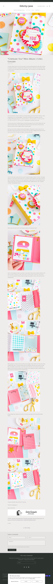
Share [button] (10, 523)
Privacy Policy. (32, 578)
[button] (4, 6)
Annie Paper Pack (19, 518)
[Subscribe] (34, 562)
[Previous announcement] (3, 1)
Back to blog (27, 527)
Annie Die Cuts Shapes (27, 518)
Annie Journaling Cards (37, 518)
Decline (37, 581)
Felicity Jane (6, 579)
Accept (26, 581)
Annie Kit (14, 518)
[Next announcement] (50, 1)
